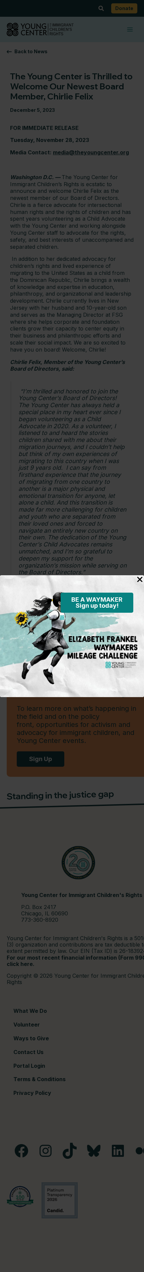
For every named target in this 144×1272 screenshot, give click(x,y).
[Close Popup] (140, 580)
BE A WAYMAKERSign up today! (97, 602)
